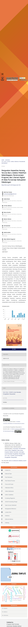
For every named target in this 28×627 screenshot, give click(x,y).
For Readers (4, 608)
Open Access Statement (10, 505)
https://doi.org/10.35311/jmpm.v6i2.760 (11, 185)
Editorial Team (8, 474)
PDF (15, 349)
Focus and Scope (9, 484)
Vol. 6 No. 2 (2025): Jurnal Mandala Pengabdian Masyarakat (13, 162)
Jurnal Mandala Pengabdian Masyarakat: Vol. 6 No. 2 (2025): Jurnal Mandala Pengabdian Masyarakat (15, 455)
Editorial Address (9, 519)
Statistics (7, 516)
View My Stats (17, 549)
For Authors (4, 612)
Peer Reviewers (8, 477)
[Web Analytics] (10, 549)
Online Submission (9, 491)
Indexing (7, 523)
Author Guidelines (9, 495)
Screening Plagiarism (10, 498)
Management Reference (10, 509)
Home (3, 160)
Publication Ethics (9, 488)
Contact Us (7, 470)
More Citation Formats (9, 381)
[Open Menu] (2, 74)
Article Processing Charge (11, 502)
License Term (8, 512)
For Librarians (5, 615)
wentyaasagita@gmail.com (10, 194)
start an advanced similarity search (17, 461)
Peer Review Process (10, 481)
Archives (7, 160)
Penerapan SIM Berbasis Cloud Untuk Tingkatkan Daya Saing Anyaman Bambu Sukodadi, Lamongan (15, 450)
